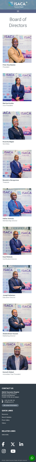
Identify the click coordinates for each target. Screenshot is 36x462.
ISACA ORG (5, 434)
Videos (4, 423)
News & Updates (6, 417)
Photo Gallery (6, 420)
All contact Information (10, 405)
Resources (5, 414)
